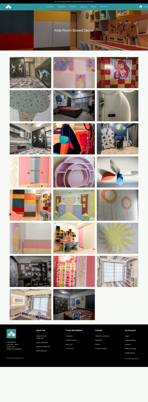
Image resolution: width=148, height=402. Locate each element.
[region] (12, 6)
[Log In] (140, 7)
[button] (50, 6)
